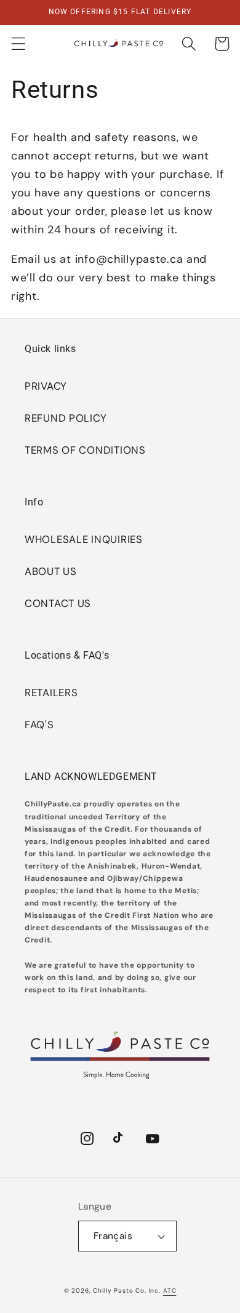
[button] (18, 44)
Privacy (46, 386)
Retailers (51, 692)
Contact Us (58, 603)
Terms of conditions (85, 450)
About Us (51, 571)
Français (113, 1236)
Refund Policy (65, 418)
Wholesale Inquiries (84, 539)
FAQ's (39, 724)
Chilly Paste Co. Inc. (127, 1291)
